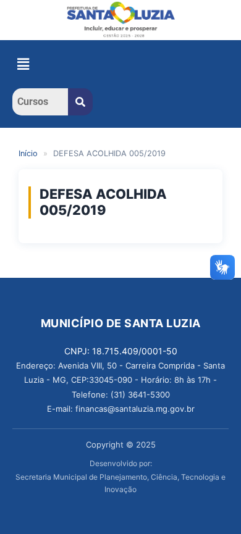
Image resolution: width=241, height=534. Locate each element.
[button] (22, 63)
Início (28, 153)
